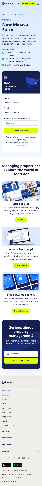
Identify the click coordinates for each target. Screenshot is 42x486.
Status (4, 470)
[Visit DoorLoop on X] (8, 458)
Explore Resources (21, 311)
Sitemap (28, 474)
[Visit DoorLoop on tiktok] (13, 458)
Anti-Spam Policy (7, 478)
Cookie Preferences (20, 478)
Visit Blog (21, 220)
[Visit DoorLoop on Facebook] (3, 458)
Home (4, 15)
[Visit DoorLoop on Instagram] (19, 458)
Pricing (4, 399)
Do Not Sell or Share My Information (13, 474)
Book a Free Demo (28, 3)
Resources (12, 15)
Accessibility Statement (9, 481)
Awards (5, 421)
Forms (21, 15)
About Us (5, 395)
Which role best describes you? (17, 118)
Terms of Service (13, 470)
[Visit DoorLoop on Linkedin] (29, 458)
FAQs (4, 404)
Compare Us (6, 417)
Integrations (6, 412)
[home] (8, 3)
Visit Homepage (21, 265)
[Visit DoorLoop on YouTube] (24, 458)
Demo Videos (7, 408)
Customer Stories (8, 425)
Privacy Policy (21, 145)
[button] (38, 3)
